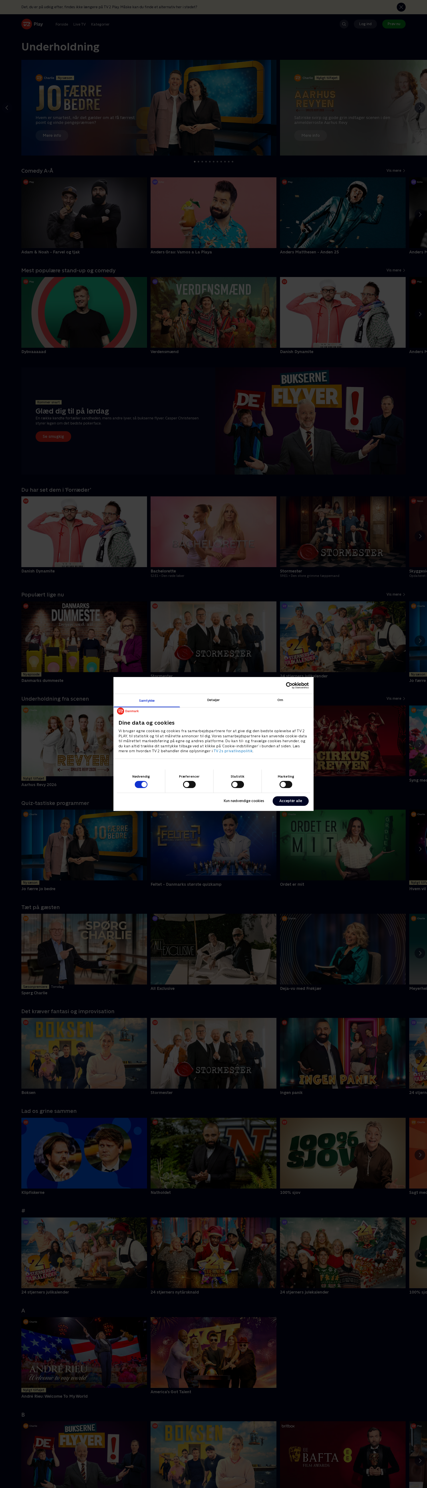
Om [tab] (280, 700)
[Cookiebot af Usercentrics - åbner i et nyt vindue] (289, 685)
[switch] (189, 784)
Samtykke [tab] (147, 700)
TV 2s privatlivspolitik (233, 751)
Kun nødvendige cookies (244, 801)
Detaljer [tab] (213, 700)
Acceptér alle (290, 801)
